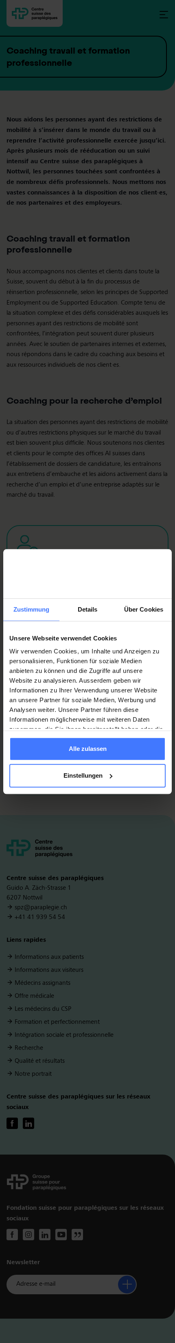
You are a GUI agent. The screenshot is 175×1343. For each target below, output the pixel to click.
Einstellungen (83, 775)
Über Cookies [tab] (143, 609)
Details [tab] (88, 609)
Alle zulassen (88, 749)
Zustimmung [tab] (31, 609)
